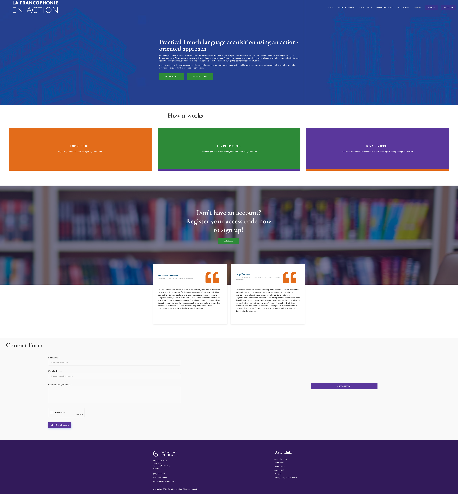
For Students (365, 7)
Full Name (54, 358)
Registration (200, 77)
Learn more (171, 77)
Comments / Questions (60, 385)
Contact (418, 7)
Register (228, 241)
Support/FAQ (403, 7)
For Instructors (384, 7)
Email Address (55, 371)
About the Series (346, 7)
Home (330, 7)
